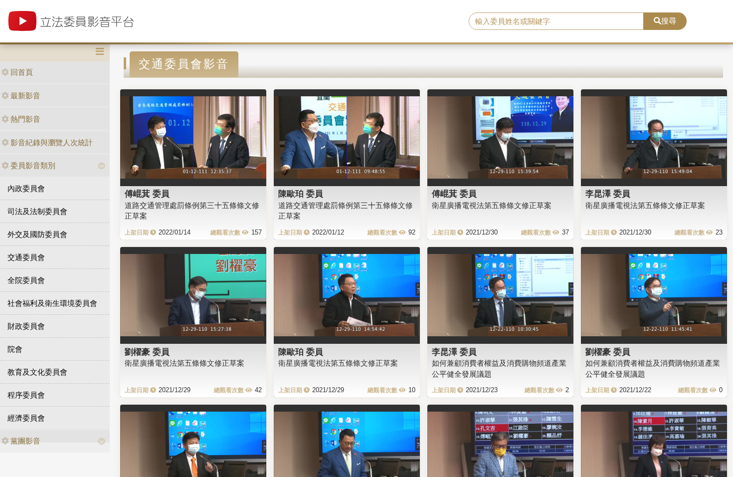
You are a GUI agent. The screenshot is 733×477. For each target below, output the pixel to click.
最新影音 (25, 95)
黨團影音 (25, 441)
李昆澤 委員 (607, 193)
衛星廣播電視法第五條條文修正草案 (491, 205)
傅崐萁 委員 (147, 193)
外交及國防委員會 (37, 234)
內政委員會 (26, 188)
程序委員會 (26, 395)
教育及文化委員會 (37, 372)
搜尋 (668, 20)
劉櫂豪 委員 (147, 351)
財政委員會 (26, 326)
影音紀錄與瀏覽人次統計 (51, 142)
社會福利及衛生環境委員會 (52, 303)
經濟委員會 (26, 418)
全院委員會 (26, 280)
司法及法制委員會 (37, 211)
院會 (14, 349)
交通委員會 (26, 257)
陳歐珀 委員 (300, 193)
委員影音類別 (32, 165)
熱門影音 (25, 119)
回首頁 (21, 72)
